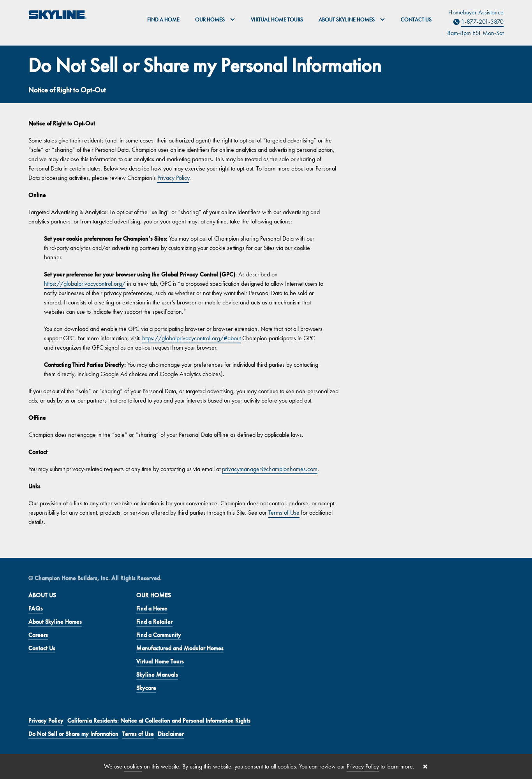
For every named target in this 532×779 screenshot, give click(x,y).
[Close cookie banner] (425, 766)
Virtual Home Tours (277, 19)
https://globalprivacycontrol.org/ (84, 284)
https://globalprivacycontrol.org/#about (191, 338)
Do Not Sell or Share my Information (73, 734)
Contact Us (416, 19)
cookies (133, 766)
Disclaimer (171, 734)
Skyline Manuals (157, 674)
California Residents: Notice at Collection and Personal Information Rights (158, 720)
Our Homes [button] (210, 19)
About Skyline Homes (55, 621)
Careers (38, 635)
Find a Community (158, 635)
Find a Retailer (154, 621)
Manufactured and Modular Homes (180, 648)
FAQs (35, 608)
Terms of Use (283, 512)
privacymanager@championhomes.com (269, 469)
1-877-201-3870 (482, 22)
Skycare (146, 688)
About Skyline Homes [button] (347, 19)
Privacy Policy (173, 178)
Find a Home (163, 19)
